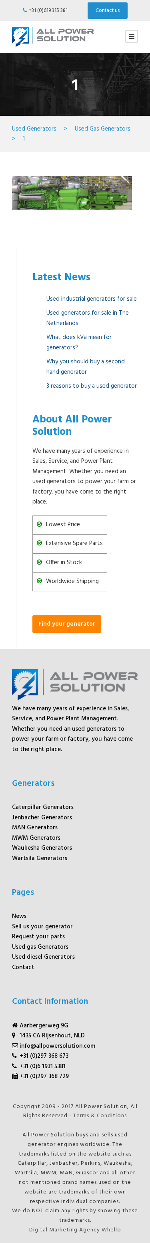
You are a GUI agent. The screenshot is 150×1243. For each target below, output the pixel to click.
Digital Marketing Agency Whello (75, 1230)
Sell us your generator (42, 927)
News (19, 916)
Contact (23, 967)
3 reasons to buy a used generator (91, 386)
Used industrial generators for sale (91, 299)
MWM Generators (36, 838)
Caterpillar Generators (43, 807)
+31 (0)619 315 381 (48, 10)
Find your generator (66, 624)
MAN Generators (35, 828)
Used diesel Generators (43, 957)
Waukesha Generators (42, 848)
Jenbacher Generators (42, 818)
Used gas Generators (40, 947)
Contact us (108, 10)
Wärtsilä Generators (39, 858)
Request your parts (38, 937)
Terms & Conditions (100, 1115)
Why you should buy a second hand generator (85, 367)
